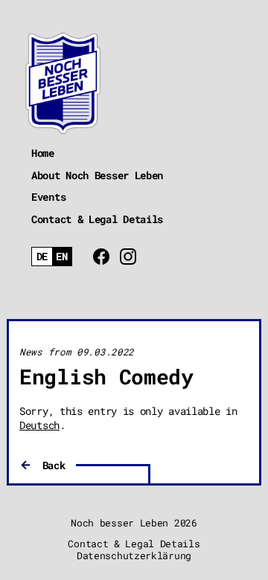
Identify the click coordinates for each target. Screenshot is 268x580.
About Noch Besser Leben (97, 175)
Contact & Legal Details (97, 219)
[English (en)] (62, 257)
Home (42, 153)
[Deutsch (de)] (42, 257)
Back (54, 465)
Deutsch (39, 425)
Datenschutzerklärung (134, 555)
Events (48, 197)
